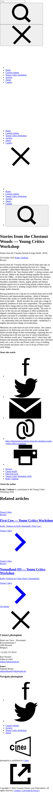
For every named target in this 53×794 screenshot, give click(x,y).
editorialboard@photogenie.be (13, 671)
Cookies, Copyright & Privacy (27, 790)
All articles (4, 606)
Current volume (12, 72)
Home (8, 70)
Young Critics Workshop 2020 (18, 476)
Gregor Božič (11, 471)
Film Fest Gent (11, 474)
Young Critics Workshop (16, 75)
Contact (8, 82)
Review (8, 469)
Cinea (26, 760)
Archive (8, 77)
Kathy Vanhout (21, 258)
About (8, 80)
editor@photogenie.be (9, 662)
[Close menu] (21, 35)
